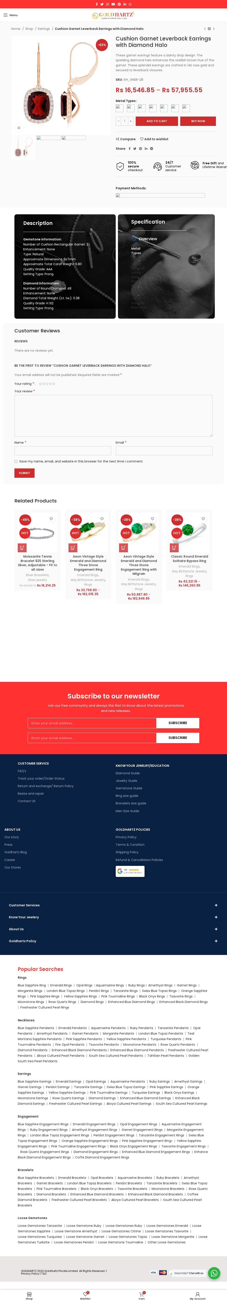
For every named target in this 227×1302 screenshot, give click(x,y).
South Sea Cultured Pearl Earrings (181, 1103)
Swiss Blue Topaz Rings (160, 991)
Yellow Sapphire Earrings (67, 1092)
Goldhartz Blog (15, 852)
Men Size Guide (127, 811)
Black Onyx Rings (152, 996)
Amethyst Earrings (188, 1081)
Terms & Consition (130, 844)
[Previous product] (205, 29)
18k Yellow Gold (137, 298)
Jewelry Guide (126, 781)
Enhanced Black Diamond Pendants (79, 1050)
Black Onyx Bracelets (97, 1189)
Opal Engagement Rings (138, 1124)
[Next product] (213, 29)
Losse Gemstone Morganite (173, 1237)
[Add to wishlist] (51, 519)
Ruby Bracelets (168, 1177)
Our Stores (12, 867)
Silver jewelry (37, 580)
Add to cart (157, 121)
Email (121, 442)
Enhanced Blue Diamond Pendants (137, 1050)
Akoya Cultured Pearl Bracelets (135, 1200)
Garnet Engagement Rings (142, 1130)
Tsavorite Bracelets (132, 1189)
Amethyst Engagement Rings (94, 1130)
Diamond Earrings (102, 1098)
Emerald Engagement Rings (94, 1124)
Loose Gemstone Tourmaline (120, 1242)
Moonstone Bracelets (168, 1189)
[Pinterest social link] (119, 4)
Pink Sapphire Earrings (166, 1087)
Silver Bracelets (37, 575)
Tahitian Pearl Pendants (165, 1055)
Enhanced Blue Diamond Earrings (145, 1098)
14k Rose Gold (138, 281)
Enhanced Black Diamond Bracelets (155, 1194)
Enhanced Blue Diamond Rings (131, 1002)
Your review (24, 391)
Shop (29, 29)
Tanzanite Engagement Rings (161, 1135)
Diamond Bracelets (51, 1194)
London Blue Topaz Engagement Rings (59, 1135)
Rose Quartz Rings (62, 1002)
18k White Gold (137, 290)
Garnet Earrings (29, 1087)
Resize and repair (31, 793)
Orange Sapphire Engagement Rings (90, 1141)
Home (16, 29)
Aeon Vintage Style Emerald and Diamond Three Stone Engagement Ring (88, 563)
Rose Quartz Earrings (68, 1098)
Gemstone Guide (129, 788)
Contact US (26, 801)
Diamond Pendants (32, 1050)
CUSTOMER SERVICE (33, 763)
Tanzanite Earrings (88, 1087)
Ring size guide (127, 796)
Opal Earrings (96, 1081)
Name (20, 442)
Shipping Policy (127, 852)
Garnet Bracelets (50, 1183)
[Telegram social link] (152, 148)
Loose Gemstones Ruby (124, 1225)
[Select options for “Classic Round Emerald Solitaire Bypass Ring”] (174, 547)
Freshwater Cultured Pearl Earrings (75, 1103)
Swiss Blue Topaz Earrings (126, 1087)
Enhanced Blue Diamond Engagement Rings (156, 1152)
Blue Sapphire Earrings (34, 1081)
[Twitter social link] (102, 4)
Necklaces (26, 1020)
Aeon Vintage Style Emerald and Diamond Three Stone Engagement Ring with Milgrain (139, 565)
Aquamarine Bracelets (135, 1177)
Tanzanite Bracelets (162, 1183)
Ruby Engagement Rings (49, 1130)
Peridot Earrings (58, 1087)
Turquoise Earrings (146, 1092)
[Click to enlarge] (18, 127)
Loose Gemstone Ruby (84, 1225)
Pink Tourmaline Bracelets (56, 1189)
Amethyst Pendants (52, 1033)
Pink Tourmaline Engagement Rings (78, 1146)
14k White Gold (138, 263)
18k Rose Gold (139, 305)
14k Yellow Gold (138, 272)
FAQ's (22, 771)
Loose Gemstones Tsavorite (166, 1231)
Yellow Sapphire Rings (80, 996)
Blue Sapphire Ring (32, 985)
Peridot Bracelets (129, 1183)
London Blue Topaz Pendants (161, 1033)
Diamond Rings (92, 1002)
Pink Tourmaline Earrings (108, 1092)
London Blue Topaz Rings (65, 991)
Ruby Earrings (159, 1081)
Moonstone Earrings (33, 1098)
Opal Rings (84, 985)
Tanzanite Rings (126, 991)
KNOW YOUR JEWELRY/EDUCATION (142, 765)
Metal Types (126, 101)
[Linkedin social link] (124, 4)
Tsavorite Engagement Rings (183, 1146)
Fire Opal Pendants (70, 1044)
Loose (22, 1237)
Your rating (24, 383)
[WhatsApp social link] (130, 4)
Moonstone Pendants (140, 1044)
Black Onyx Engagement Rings (133, 1146)
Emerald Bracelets (72, 1177)
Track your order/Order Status (41, 778)
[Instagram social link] (107, 4)
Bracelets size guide (131, 803)
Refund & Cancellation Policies (139, 860)
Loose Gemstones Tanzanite (40, 1225)
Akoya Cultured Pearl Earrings (128, 1103)
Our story (11, 837)
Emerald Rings (87, 575)
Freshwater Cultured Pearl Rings (44, 1007)
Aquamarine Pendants (108, 1028)
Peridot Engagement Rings (114, 1135)
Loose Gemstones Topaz (128, 1237)
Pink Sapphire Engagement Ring (146, 1141)
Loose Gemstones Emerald (167, 1225)
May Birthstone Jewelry (88, 580)
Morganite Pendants (118, 1033)
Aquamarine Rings (110, 985)
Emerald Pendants (73, 1028)
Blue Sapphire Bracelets (36, 1177)
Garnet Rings (187, 985)
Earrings (44, 29)
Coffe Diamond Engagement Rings (102, 1157)
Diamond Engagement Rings (95, 1152)
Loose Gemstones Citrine (121, 1231)
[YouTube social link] (113, 4)
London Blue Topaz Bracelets (89, 1183)
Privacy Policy (126, 837)
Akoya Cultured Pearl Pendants (60, 1055)
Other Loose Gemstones (167, 1242)
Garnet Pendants (85, 1033)
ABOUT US (12, 829)
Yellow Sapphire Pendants (126, 1039)
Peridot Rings (99, 991)
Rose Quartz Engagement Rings (44, 1152)
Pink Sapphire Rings (44, 996)
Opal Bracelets (102, 1177)
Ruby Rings (136, 985)
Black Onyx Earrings (179, 1092)
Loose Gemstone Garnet (85, 1237)
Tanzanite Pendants (173, 1028)
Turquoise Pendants (166, 1039)
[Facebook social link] (96, 4)
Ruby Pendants (141, 1028)
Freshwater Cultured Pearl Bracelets (79, 1200)
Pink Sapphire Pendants (84, 1039)
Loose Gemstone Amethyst (76, 1231)
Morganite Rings (30, 991)
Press (8, 844)
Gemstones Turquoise (44, 1237)
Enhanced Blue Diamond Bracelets (97, 1194)
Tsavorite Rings (181, 996)
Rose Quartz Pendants (178, 1044)
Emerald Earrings (68, 1081)
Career (9, 860)
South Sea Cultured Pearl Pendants (116, 1055)
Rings (88, 585)
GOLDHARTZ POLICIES (133, 829)
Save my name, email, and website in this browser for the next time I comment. (81, 461)
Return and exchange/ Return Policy (46, 786)
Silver (135, 259)
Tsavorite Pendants (104, 1044)
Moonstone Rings (31, 1002)
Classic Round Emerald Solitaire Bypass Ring (189, 558)
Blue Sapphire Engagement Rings (43, 1124)
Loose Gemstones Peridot (74, 1242)
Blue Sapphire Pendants (36, 1028)
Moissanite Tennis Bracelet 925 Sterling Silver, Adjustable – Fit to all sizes (37, 563)
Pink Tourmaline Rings (118, 996)
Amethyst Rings (160, 985)
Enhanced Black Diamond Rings (183, 1002)
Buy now (198, 121)
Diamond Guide (128, 773)
